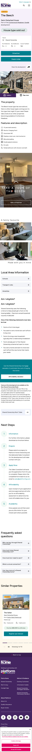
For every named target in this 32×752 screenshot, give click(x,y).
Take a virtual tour (16, 202)
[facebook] (3, 717)
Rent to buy (4, 685)
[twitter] (9, 717)
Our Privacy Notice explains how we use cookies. (15, 736)
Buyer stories (5, 707)
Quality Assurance (6, 704)
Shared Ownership (6, 681)
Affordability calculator (16, 376)
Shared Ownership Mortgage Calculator (23, 689)
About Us (4, 701)
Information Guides (23, 685)
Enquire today (16, 59)
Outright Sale (5, 688)
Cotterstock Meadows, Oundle (19, 22)
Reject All (16, 745)
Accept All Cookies (16, 749)
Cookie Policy (4, 726)
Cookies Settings (16, 741)
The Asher (8, 613)
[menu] (29, 5)
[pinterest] (27, 717)
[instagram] (15, 717)
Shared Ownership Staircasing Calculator (23, 693)
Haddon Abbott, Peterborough (14, 617)
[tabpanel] (16, 82)
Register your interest (16, 634)
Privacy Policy (4, 724)
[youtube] (21, 717)
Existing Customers (23, 681)
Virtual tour (16, 53)
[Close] (30, 729)
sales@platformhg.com (22, 479)
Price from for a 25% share (16, 628)
